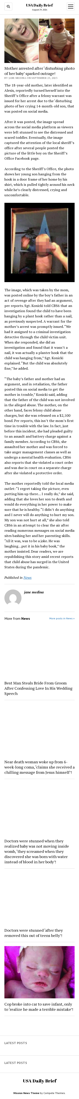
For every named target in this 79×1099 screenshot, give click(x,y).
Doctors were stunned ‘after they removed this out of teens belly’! (33, 933)
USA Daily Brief (39, 5)
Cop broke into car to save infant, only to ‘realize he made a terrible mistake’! (38, 1006)
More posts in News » (62, 618)
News (27, 577)
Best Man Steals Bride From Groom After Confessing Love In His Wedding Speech (38, 688)
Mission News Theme (26, 1093)
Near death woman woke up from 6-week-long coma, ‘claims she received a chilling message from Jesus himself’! (39, 767)
